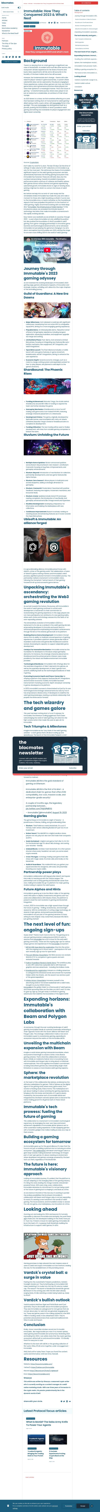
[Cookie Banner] (50, 1506)
